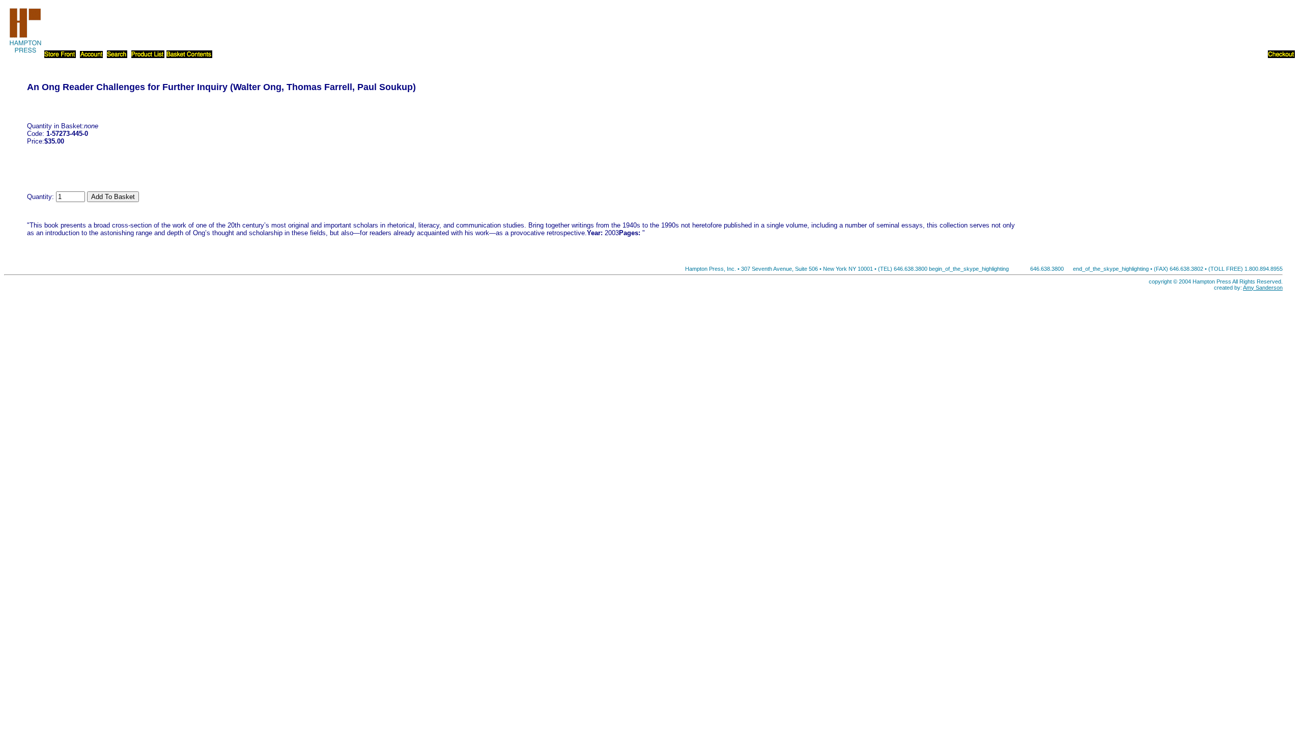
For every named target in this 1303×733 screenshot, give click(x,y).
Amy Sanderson (1263, 288)
